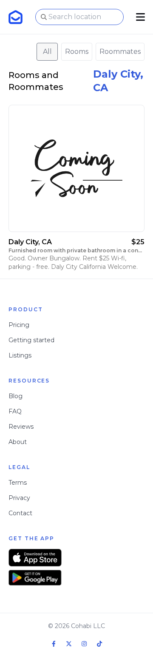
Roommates (120, 51)
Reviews (21, 426)
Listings (19, 355)
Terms (17, 482)
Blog (15, 396)
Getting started (31, 340)
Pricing (18, 325)
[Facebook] (53, 644)
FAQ (15, 411)
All (47, 51)
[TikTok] (99, 644)
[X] (69, 644)
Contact (20, 513)
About (17, 442)
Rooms (76, 51)
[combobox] (79, 17)
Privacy (19, 498)
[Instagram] (84, 644)
